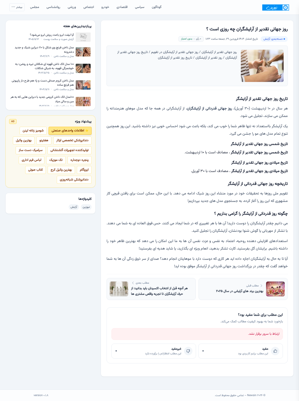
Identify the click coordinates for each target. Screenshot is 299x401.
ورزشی (72, 7)
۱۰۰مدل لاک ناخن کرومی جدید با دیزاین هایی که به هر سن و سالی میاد (42, 99)
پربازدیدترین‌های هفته (77, 26)
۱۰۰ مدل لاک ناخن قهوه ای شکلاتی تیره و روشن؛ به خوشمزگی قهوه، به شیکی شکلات (44, 66)
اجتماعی (88, 7)
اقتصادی (122, 7)
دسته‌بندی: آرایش (273, 39)
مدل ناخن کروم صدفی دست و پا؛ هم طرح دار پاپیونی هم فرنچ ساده (43, 82)
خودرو (105, 7)
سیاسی (139, 7)
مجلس (34, 7)
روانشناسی (53, 7)
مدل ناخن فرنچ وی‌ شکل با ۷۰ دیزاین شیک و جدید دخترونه (44, 50)
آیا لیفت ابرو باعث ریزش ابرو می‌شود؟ (52, 35)
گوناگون (156, 7)
